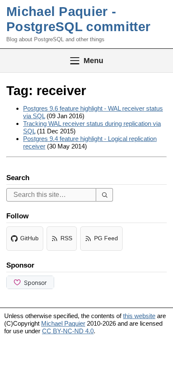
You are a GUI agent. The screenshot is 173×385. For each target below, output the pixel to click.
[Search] (104, 195)
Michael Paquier (63, 323)
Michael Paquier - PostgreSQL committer (78, 19)
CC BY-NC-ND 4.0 (68, 331)
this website (139, 315)
